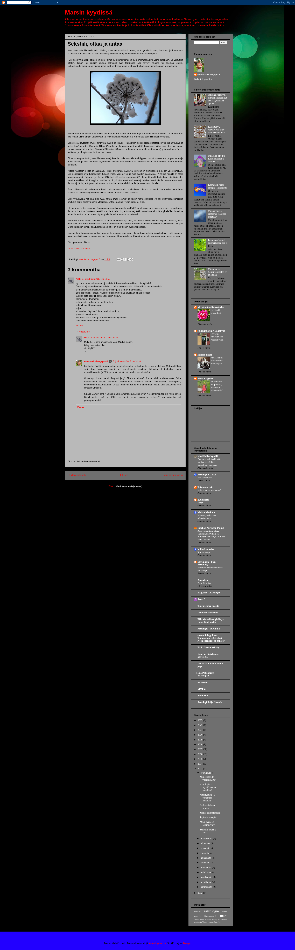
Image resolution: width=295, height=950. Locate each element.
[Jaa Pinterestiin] (131, 259)
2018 (200, 744)
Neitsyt (196, 919)
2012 (200, 893)
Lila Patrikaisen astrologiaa (206, 674)
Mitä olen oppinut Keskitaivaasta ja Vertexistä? (216, 159)
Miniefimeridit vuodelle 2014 (208, 778)
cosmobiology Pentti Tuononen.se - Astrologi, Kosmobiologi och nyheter (211, 638)
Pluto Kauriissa (205, 583)
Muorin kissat (205, 354)
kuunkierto (203, 499)
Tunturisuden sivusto (208, 606)
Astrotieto (203, 580)
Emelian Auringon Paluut (211, 528)
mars (223, 915)
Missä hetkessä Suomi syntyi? (208, 823)
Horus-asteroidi (210, 916)
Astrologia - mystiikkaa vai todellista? (208, 787)
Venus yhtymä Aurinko (211, 922)
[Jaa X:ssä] (125, 259)
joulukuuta (206, 773)
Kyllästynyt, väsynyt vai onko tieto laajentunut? (216, 130)
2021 (200, 730)
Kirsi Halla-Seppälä (208, 456)
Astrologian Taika (207, 474)
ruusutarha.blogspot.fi (96, 361)
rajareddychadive (157, 943)
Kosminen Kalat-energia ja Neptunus (217, 186)
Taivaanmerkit (205, 487)
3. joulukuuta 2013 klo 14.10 (127, 361)
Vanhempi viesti (173, 475)
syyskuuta (206, 848)
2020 (200, 734)
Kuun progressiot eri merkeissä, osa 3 (217, 241)
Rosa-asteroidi (205, 919)
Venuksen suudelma (208, 612)
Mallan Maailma (206, 512)
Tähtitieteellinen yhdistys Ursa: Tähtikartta (210, 620)
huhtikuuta (206, 872)
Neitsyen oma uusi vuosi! (209, 490)
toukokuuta (206, 867)
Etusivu (124, 475)
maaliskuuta (207, 877)
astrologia (211, 911)
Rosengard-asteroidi (219, 919)
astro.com (203, 682)
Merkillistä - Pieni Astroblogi (207, 563)
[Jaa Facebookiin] (128, 259)
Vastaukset (84, 331)
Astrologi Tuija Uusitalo (210, 702)
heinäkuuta (206, 858)
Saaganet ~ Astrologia (209, 592)
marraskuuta (207, 838)
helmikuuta (206, 882)
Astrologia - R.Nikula (209, 628)
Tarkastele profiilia (203, 79)
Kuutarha (203, 695)
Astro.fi (201, 599)
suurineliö (198, 922)
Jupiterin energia (208, 817)
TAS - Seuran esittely (208, 647)
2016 (200, 754)
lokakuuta (206, 843)
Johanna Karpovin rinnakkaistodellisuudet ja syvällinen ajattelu (217, 99)
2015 (200, 759)
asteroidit (197, 912)
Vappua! (201, 502)
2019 (200, 739)
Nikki (78, 279)
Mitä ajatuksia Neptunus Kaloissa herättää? (217, 214)
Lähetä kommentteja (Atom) (128, 486)
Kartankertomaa (205, 477)
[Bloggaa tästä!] (121, 259)
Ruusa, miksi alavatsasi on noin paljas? (217, 360)
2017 (200, 749)
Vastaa (79, 325)
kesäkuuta (206, 862)
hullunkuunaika (206, 549)
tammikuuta (207, 887)
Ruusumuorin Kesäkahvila (211, 331)
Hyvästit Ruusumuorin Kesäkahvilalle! (218, 336)
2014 (200, 763)
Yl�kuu (202, 689)
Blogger (187, 943)
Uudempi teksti (77, 475)
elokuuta (205, 853)
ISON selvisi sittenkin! (79, 248)
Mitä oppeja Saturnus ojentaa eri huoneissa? (217, 272)
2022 (200, 725)
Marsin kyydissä (88, 12)
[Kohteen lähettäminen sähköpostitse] (118, 259)
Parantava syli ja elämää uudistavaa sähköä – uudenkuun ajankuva (209, 462)
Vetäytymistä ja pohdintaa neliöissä (207, 798)
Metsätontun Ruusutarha (211, 307)
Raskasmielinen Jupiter (207, 806)
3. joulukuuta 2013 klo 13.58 (104, 337)
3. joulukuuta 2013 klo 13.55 (96, 279)
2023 (200, 720)
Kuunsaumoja (204, 552)
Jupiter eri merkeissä (210, 813)
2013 (200, 768)
